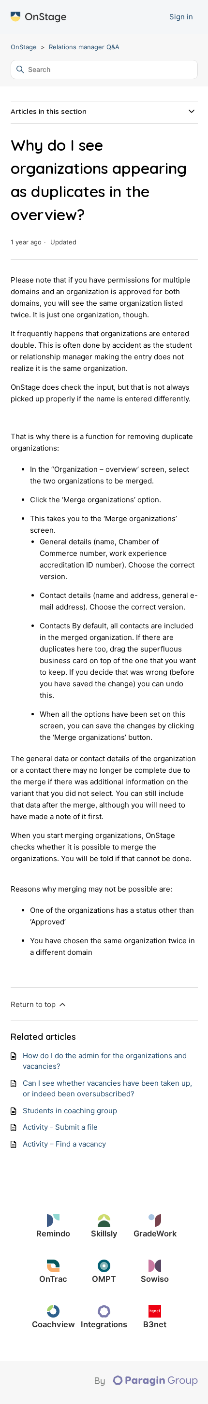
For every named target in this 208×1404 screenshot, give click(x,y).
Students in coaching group (70, 1110)
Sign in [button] (181, 16)
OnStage (24, 47)
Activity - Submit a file (60, 1127)
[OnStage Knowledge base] (38, 17)
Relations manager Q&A (84, 47)
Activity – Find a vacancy (64, 1144)
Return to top (34, 1004)
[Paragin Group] (146, 1384)
